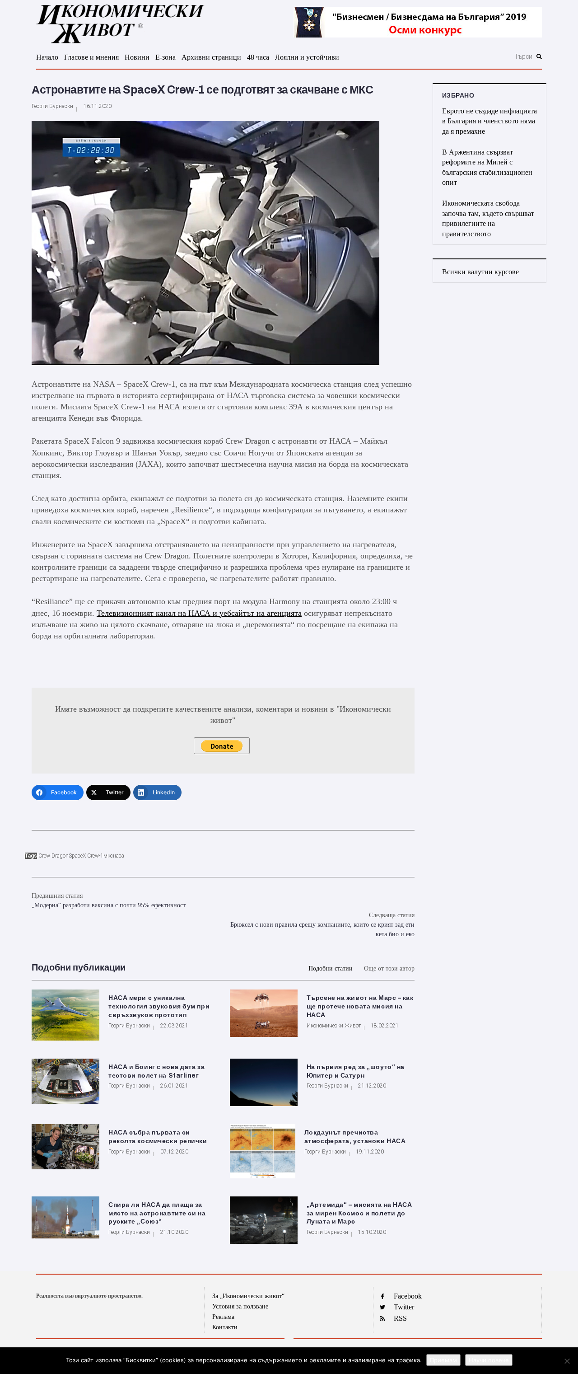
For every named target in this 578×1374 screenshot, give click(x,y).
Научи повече (489, 1360)
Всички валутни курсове (480, 272)
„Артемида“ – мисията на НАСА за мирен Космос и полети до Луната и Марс (359, 1213)
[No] (566, 1360)
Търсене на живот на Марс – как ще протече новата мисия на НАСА (360, 1006)
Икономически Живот (334, 1025)
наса (118, 856)
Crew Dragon (53, 856)
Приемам (443, 1360)
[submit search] (539, 56)
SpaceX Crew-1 (86, 856)
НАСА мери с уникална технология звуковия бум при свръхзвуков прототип (159, 1006)
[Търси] (474, 56)
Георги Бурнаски (52, 106)
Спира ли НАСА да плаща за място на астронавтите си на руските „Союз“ (156, 1213)
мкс (108, 856)
